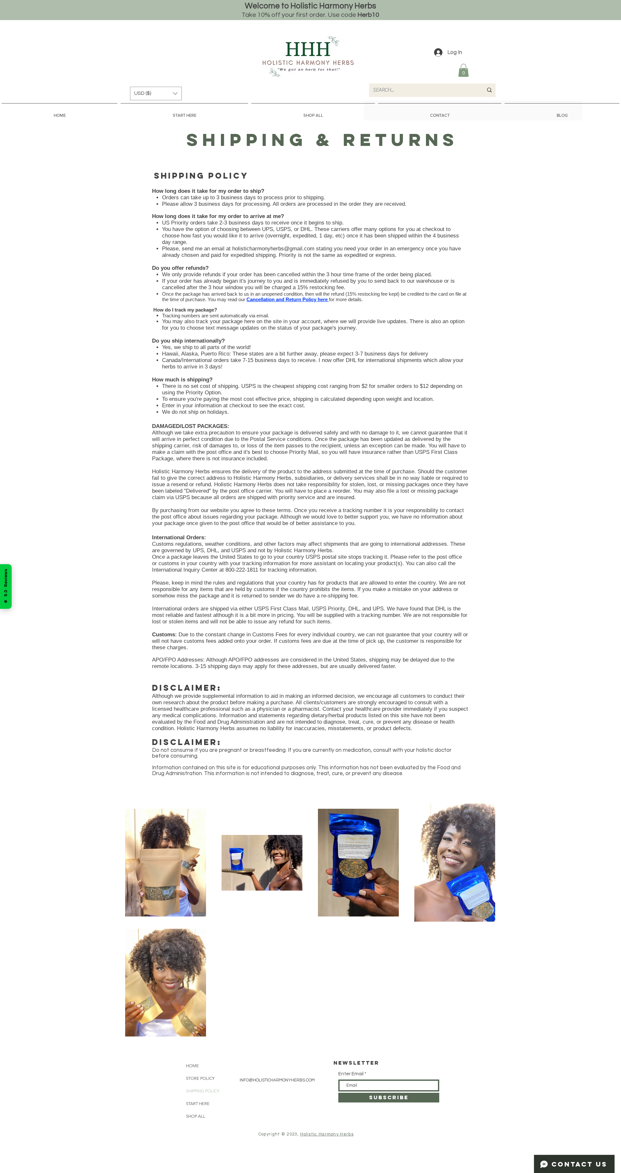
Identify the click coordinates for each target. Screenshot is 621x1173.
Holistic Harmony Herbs (327, 1134)
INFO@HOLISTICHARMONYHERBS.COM (277, 1080)
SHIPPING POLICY (202, 1091)
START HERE (198, 1103)
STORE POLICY (200, 1078)
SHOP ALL (195, 1116)
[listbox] (156, 93)
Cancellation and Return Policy (281, 299)
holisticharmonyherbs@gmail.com (273, 249)
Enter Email (351, 1073)
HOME (192, 1065)
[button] (463, 70)
